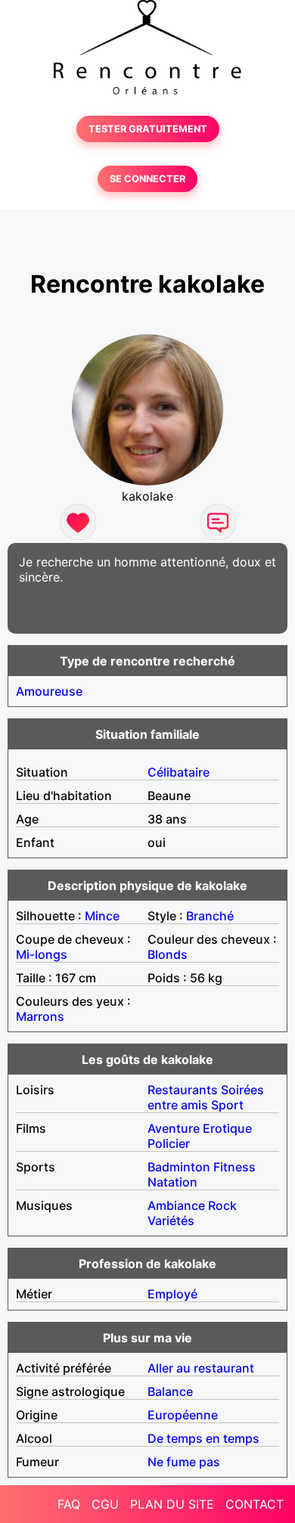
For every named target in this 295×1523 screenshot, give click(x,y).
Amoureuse (49, 691)
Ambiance (176, 1205)
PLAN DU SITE (172, 1504)
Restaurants (183, 1089)
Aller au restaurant (201, 1368)
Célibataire (179, 772)
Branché (210, 915)
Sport (227, 1104)
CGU (105, 1504)
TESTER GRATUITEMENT (147, 129)
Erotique (227, 1128)
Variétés (171, 1220)
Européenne (183, 1414)
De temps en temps (203, 1438)
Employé (172, 1293)
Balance (170, 1391)
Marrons (40, 1016)
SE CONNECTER (147, 179)
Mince (102, 915)
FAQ (68, 1504)
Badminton (179, 1166)
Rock (222, 1205)
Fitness (234, 1166)
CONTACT (254, 1504)
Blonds (168, 954)
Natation (172, 1182)
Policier (169, 1143)
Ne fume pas (184, 1461)
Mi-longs (41, 954)
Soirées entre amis (206, 1097)
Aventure (174, 1128)
